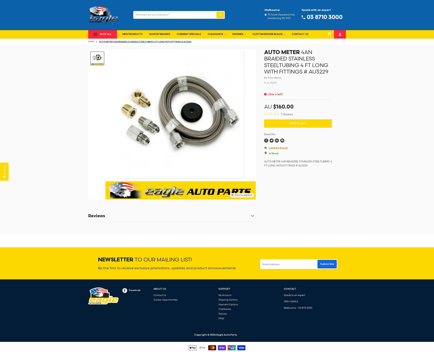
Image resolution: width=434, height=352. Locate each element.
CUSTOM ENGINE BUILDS (267, 34)
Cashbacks (225, 309)
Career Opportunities (165, 300)
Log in (340, 34)
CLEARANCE (216, 34)
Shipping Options (228, 300)
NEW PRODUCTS (132, 34)
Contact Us (300, 34)
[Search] (220, 15)
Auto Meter (274, 78)
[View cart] (329, 34)
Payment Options (228, 305)
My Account (225, 295)
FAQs (221, 318)
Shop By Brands (159, 34)
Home (91, 42)
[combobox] (174, 15)
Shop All (106, 34)
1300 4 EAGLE (291, 302)
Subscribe (327, 264)
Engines (238, 34)
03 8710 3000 (305, 308)
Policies (223, 314)
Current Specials (189, 34)
